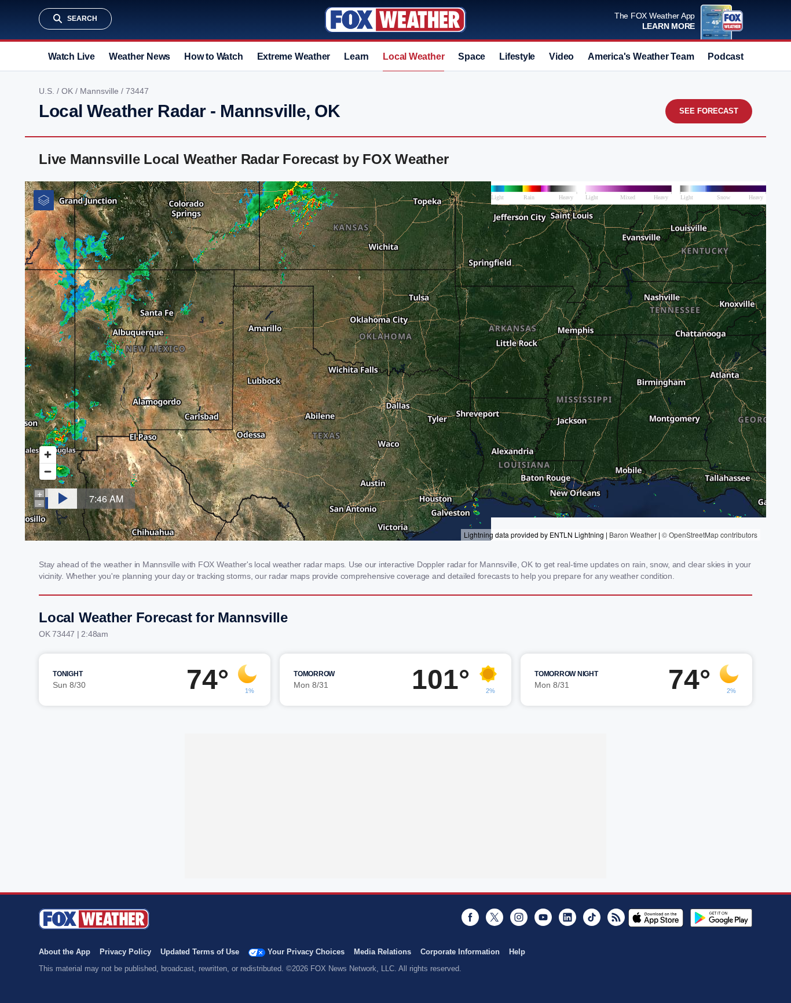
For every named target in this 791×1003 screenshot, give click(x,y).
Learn (356, 56)
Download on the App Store (655, 918)
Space (471, 56)
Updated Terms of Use (199, 951)
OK (68, 91)
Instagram (519, 917)
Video (561, 56)
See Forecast (708, 111)
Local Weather (413, 56)
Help (517, 951)
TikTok (591, 917)
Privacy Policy (125, 951)
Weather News (139, 56)
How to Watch (213, 56)
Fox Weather (395, 19)
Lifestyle (517, 56)
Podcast (725, 56)
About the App (64, 951)
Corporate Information (460, 951)
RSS (616, 917)
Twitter (494, 917)
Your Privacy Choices (306, 951)
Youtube (543, 917)
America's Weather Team (641, 56)
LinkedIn (567, 917)
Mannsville (100, 91)
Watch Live (71, 56)
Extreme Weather (294, 56)
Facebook (470, 917)
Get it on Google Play (721, 918)
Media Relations (382, 951)
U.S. (48, 91)
